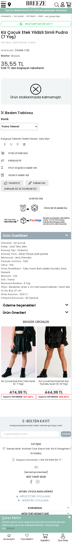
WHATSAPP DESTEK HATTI (38, 23)
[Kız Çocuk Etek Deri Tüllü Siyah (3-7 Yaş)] (18, 352)
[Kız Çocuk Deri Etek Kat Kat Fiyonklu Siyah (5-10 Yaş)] (54, 352)
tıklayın (10, 528)
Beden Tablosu (18, 113)
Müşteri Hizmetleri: (38, 460)
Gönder (66, 434)
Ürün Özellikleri (15, 235)
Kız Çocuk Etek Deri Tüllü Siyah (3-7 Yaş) (18, 382)
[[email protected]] (36, 467)
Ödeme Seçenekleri (19, 305)
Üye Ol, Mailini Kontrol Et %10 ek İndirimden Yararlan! (36, 10)
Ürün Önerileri (14, 312)
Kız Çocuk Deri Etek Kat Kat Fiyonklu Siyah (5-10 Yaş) (54, 382)
